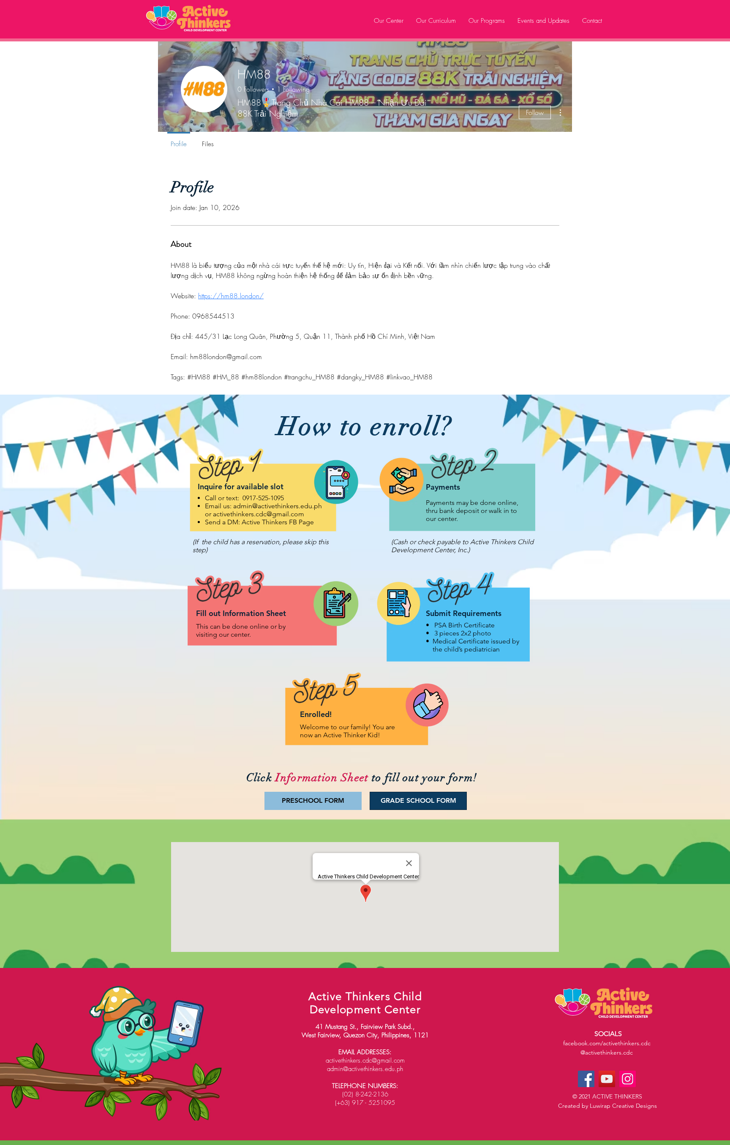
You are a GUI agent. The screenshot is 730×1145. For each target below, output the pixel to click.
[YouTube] (607, 1079)
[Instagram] (627, 1079)
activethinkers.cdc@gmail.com (258, 514)
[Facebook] (586, 1079)
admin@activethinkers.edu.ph (277, 506)
